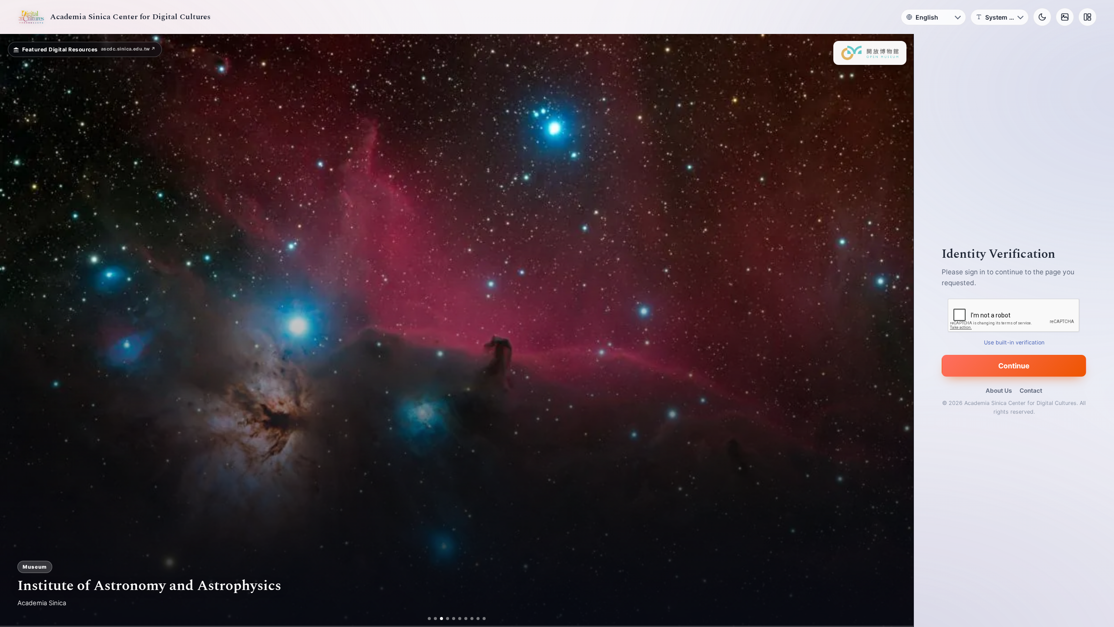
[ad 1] (429, 618)
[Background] (1065, 17)
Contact (1031, 390)
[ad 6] (459, 618)
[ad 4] (447, 618)
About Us (999, 390)
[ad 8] (471, 618)
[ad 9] (478, 618)
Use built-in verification (1014, 342)
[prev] (15, 330)
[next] (897, 330)
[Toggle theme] (1042, 17)
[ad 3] (441, 618)
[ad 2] (435, 618)
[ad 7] (465, 618)
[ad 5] (453, 618)
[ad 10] (484, 618)
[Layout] (1087, 17)
